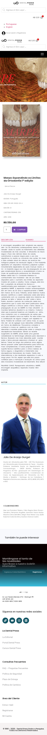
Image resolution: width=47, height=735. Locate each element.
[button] (42, 54)
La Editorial (7, 637)
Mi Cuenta (7, 716)
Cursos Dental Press (11, 648)
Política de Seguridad (12, 674)
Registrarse (7, 710)
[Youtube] (12, 620)
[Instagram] (19, 620)
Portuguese (11, 24)
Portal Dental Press (11, 642)
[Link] (5, 620)
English (9, 27)
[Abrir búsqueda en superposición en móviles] (23, 10)
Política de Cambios (11, 685)
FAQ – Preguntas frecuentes (15, 668)
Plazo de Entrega (10, 679)
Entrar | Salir (7, 705)
